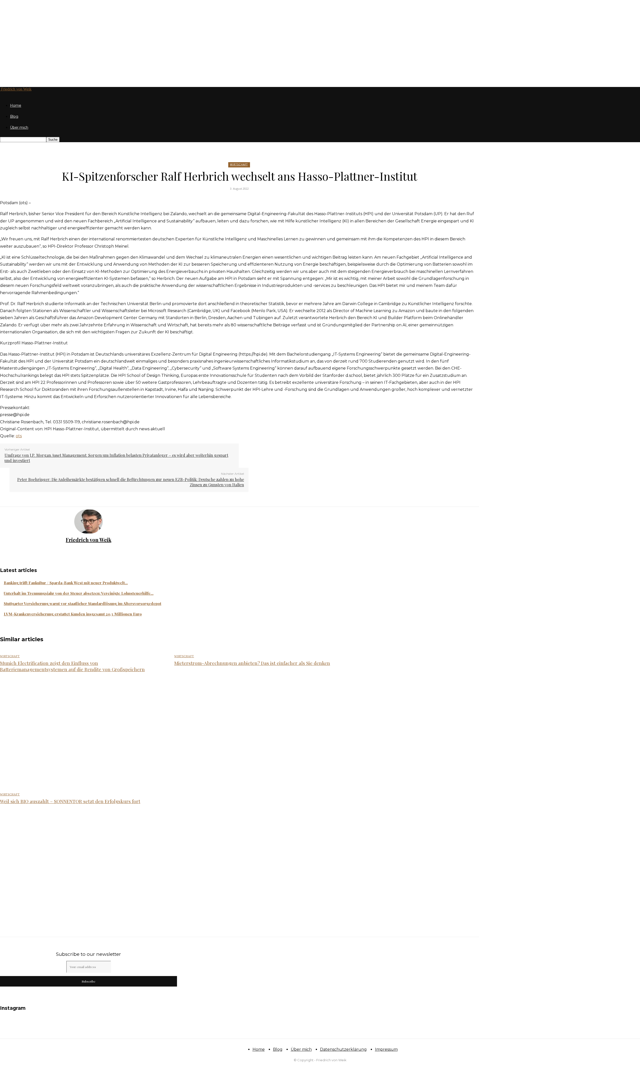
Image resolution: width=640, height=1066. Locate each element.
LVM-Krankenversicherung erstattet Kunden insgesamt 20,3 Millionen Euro (73, 613)
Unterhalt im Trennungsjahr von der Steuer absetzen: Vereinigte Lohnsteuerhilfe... (79, 593)
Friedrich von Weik (88, 539)
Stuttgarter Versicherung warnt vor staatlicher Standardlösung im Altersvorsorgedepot (82, 603)
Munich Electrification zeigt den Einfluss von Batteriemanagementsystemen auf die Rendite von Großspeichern (72, 666)
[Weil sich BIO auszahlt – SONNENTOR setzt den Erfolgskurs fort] (81, 865)
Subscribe (89, 981)
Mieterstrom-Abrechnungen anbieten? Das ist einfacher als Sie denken (252, 663)
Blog (14, 116)
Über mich (19, 127)
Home (15, 105)
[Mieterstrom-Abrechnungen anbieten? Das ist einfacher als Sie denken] (256, 733)
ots (19, 436)
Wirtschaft (239, 164)
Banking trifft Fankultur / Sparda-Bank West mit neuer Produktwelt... (66, 582)
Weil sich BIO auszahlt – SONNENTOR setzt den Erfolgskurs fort (70, 801)
